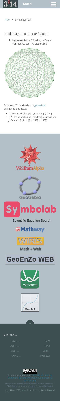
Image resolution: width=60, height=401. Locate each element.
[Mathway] (30, 229)
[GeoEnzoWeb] (30, 259)
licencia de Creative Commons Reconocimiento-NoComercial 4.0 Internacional (30, 378)
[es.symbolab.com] (30, 211)
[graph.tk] (30, 302)
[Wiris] (30, 244)
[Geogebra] (30, 186)
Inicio (7, 19)
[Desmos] (30, 279)
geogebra (39, 105)
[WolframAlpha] (30, 157)
